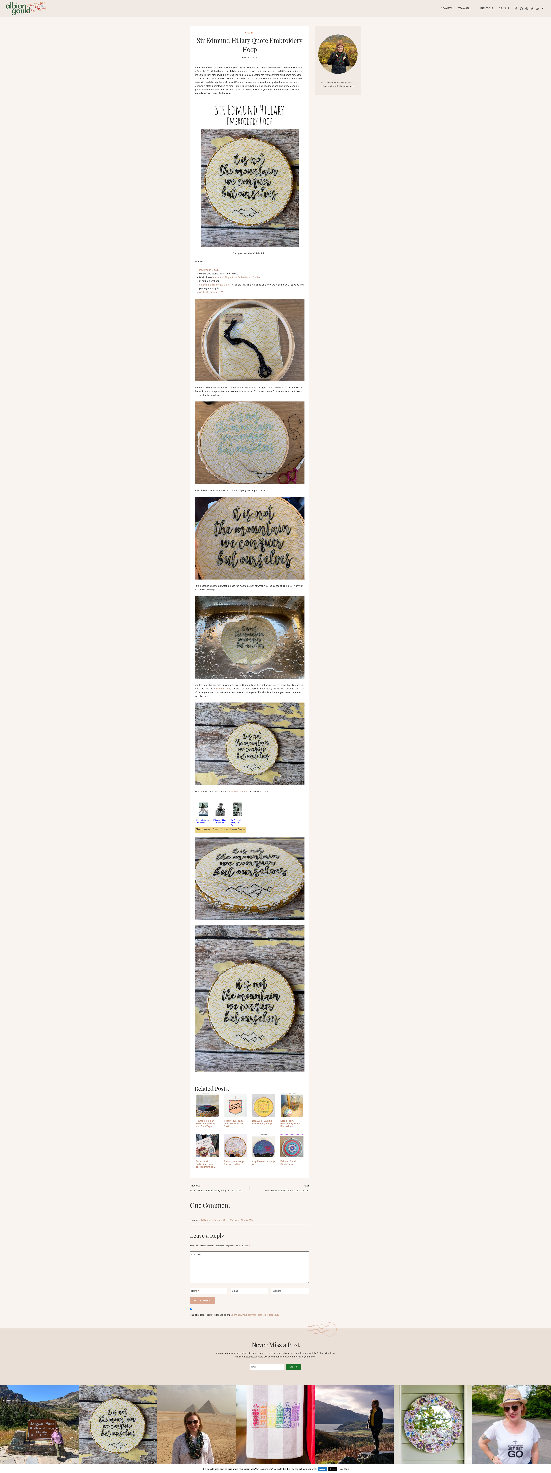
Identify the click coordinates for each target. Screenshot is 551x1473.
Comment (197, 1254)
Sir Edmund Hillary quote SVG (215, 285)
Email (235, 1291)
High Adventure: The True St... (203, 821)
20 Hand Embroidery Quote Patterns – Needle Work (228, 1220)
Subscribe (294, 1366)
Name (195, 1291)
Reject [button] (333, 1469)
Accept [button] (322, 1469)
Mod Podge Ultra (208, 270)
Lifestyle (485, 8)
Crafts (447, 8)
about (504, 8)
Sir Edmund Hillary (237, 791)
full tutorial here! (222, 688)
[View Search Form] (543, 9)
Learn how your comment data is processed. (254, 1315)
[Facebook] (516, 8)
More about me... (347, 86)
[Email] (537, 8)
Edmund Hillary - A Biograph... (219, 821)
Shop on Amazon (203, 829)
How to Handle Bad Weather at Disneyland (286, 1188)
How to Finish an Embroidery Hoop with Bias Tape (216, 1188)
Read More (343, 1469)
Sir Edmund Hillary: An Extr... (236, 822)
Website (277, 1291)
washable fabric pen (209, 292)
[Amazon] (532, 8)
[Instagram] (521, 8)
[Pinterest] (526, 8)
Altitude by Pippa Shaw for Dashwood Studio (236, 277)
